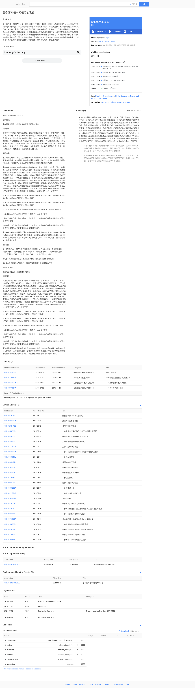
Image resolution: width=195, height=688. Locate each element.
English (107, 38)
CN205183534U (10, 467)
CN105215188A (10, 452)
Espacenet (106, 102)
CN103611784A (10, 493)
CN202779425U (10, 534)
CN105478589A (10, 378)
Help (128, 684)
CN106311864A (10, 388)
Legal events (109, 96)
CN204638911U (10, 431)
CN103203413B (10, 426)
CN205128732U (10, 524)
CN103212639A (10, 447)
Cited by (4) (99, 96)
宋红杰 (101, 42)
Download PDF (100, 31)
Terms (107, 684)
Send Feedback (79, 684)
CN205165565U (10, 540)
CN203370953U (10, 478)
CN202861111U (10, 514)
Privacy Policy (118, 684)
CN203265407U (10, 462)
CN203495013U (10, 472)
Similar (129, 31)
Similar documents (122, 96)
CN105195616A (10, 372)
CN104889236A (10, 488)
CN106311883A (10, 383)
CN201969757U (10, 457)
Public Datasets (95, 684)
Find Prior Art (116, 31)
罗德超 (113, 42)
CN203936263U (10, 416)
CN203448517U (10, 441)
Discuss (126, 102)
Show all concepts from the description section (22, 669)
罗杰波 (107, 42)
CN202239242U (10, 509)
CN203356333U (10, 436)
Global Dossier (117, 102)
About (67, 684)
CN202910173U (10, 503)
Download (124, 631)
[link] (10, 640)
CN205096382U (10, 529)
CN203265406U (10, 483)
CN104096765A (10, 519)
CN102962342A (10, 421)
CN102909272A (10, 498)
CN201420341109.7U (12, 564)
